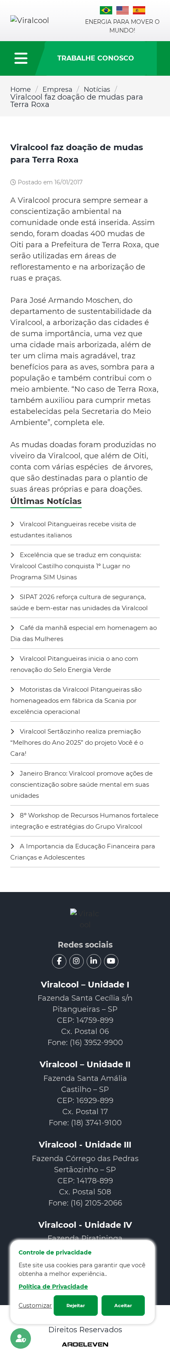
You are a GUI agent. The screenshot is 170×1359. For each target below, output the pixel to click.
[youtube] (111, 961)
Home (20, 89)
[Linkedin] (94, 961)
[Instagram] (76, 961)
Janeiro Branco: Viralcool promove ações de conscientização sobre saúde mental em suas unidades (81, 784)
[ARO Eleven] (85, 1345)
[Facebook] (59, 961)
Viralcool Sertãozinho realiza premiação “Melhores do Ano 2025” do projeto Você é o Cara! (76, 742)
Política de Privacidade (53, 1286)
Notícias (97, 89)
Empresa (57, 89)
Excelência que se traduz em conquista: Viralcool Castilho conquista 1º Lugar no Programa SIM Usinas (75, 566)
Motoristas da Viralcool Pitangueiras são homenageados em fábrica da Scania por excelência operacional (76, 700)
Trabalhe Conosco (95, 58)
